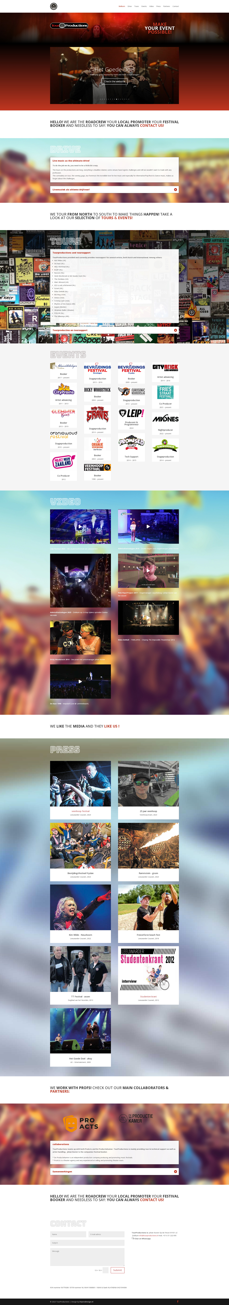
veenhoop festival (80, 811)
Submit (117, 1270)
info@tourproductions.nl (148, 1235)
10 (118, 99)
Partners (166, 6)
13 (124, 99)
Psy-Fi (114, 69)
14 (126, 99)
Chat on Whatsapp (141, 1238)
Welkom (122, 6)
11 (120, 99)
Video (151, 6)
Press (158, 6)
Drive (130, 6)
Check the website (114, 81)
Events (144, 6)
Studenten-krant (148, 996)
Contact (176, 6)
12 (122, 99)
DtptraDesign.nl (86, 1302)
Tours (136, 6)
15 (128, 99)
